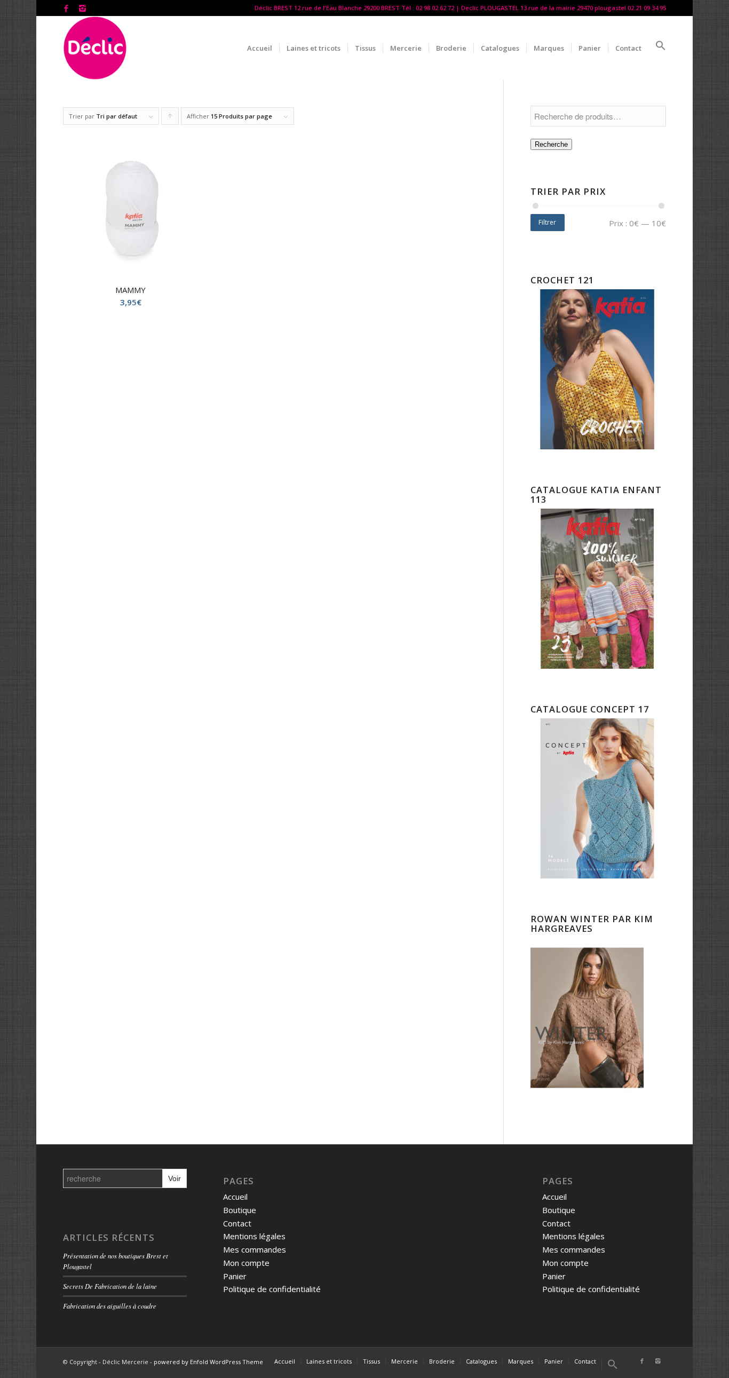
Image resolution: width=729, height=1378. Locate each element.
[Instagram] (82, 8)
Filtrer (547, 222)
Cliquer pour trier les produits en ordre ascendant (170, 118)
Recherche (551, 144)
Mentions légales (254, 1236)
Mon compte (246, 1262)
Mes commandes (254, 1249)
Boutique (239, 1210)
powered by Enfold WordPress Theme (208, 1362)
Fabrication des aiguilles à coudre (109, 1305)
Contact (237, 1223)
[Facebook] (66, 8)
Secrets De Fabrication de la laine (110, 1285)
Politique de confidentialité (272, 1289)
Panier (235, 1276)
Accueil (235, 1196)
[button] (657, 48)
